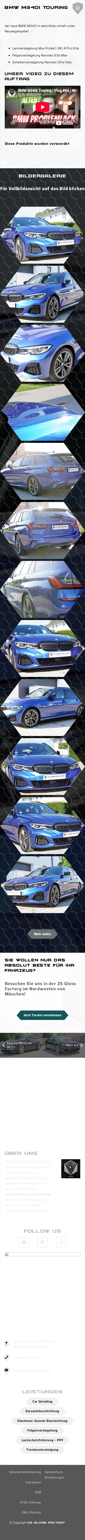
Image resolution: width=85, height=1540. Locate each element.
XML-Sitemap (31, 1512)
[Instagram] (61, 1242)
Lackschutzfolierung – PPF (43, 1440)
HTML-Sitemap (30, 1502)
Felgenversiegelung (42, 1430)
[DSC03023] (42, 294)
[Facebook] (42, 1242)
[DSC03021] (42, 825)
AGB (38, 1492)
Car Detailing (42, 1401)
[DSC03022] (42, 766)
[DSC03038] (42, 235)
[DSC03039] (42, 648)
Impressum (33, 1482)
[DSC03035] (42, 412)
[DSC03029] (42, 530)
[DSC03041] (42, 884)
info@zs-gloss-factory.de (32, 1370)
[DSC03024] (42, 707)
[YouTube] (24, 1242)
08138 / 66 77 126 (27, 1358)
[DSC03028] (42, 471)
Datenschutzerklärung (25, 1472)
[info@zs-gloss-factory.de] (8, 1371)
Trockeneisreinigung (42, 1449)
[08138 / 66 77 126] (8, 1358)
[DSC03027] (42, 589)
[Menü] (78, 8)
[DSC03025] (42, 353)
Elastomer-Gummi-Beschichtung (42, 1420)
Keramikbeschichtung (42, 1411)
